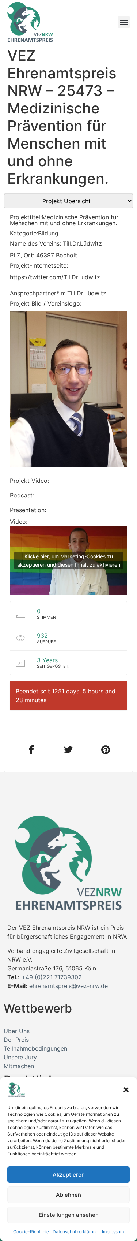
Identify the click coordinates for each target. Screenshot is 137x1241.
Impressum (113, 1231)
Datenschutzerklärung (75, 1231)
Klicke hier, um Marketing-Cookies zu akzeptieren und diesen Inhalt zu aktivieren (68, 560)
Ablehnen (68, 1194)
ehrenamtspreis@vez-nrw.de (68, 986)
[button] (126, 1089)
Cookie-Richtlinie (31, 1231)
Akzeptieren (69, 1174)
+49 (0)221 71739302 (52, 977)
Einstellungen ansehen (69, 1214)
